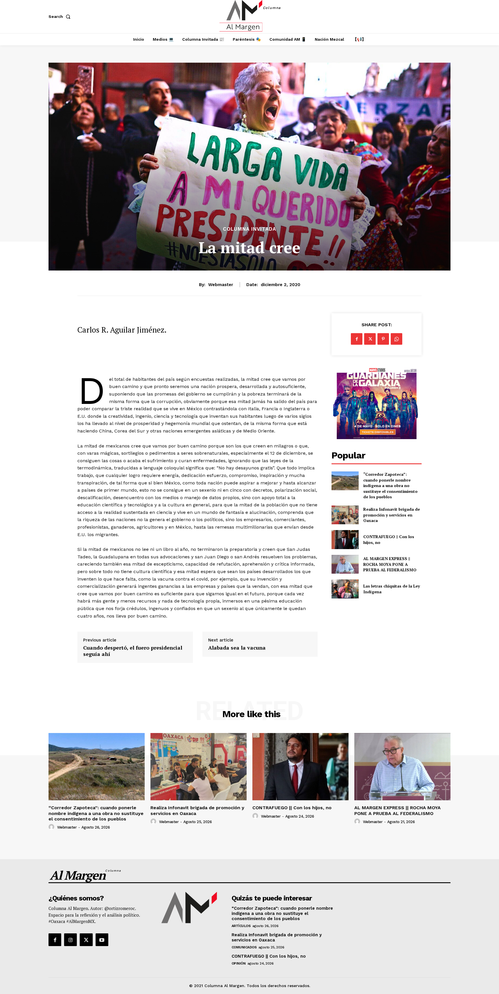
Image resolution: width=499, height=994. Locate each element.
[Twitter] (370, 339)
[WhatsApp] (396, 339)
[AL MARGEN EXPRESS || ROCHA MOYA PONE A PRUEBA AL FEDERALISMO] (345, 564)
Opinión (239, 963)
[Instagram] (70, 939)
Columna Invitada (249, 229)
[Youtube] (102, 939)
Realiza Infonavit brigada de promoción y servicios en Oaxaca (391, 514)
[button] (61, 16)
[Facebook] (356, 339)
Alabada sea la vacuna (237, 648)
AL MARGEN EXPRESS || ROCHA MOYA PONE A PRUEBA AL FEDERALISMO (390, 564)
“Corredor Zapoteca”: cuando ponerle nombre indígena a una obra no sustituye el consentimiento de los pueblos (390, 485)
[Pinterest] (383, 339)
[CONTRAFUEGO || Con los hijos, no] (345, 539)
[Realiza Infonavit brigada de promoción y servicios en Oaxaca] (345, 515)
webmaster (220, 284)
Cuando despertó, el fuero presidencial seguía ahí (132, 651)
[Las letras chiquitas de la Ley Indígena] (345, 588)
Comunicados (244, 947)
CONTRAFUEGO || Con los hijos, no (292, 807)
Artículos (241, 926)
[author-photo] (52, 827)
